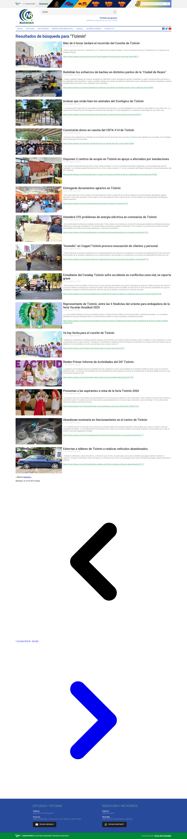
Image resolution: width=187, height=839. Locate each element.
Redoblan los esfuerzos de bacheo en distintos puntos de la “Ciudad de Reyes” (114, 72)
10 (29, 641)
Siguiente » (27, 477)
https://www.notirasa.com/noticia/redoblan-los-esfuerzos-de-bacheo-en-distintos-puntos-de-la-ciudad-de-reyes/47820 (108, 87)
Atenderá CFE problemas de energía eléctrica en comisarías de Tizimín (110, 217)
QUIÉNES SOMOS (93, 29)
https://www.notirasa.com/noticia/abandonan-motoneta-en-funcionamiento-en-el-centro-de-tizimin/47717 (103, 435)
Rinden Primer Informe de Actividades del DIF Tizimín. (98, 362)
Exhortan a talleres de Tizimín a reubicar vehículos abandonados (105, 449)
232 (36, 641)
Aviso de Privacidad (163, 836)
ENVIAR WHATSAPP (116, 824)
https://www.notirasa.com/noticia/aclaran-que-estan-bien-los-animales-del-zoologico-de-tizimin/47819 (102, 114)
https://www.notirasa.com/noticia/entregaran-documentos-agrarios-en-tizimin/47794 (95, 203)
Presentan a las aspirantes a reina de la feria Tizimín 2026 (101, 391)
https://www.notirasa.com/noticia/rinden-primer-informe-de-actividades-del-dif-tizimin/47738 (98, 377)
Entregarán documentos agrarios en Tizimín (92, 188)
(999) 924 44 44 (108, 813)
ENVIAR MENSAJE (46, 824)
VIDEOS (79, 29)
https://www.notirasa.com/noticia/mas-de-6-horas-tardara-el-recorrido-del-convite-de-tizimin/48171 (101, 56)
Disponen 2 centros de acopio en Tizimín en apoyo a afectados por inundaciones (116, 159)
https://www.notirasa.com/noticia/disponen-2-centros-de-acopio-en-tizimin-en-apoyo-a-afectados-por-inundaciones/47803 (110, 174)
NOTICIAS (30, 29)
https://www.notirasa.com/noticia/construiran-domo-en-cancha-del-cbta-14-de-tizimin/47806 (98, 143)
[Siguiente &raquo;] (93, 798)
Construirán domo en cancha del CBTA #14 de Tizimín (98, 130)
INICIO (20, 29)
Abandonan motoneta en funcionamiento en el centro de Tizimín (105, 420)
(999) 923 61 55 (39, 813)
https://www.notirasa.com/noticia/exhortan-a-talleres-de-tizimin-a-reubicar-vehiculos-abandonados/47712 (103, 464)
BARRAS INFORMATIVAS (62, 29)
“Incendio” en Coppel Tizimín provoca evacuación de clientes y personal (110, 246)
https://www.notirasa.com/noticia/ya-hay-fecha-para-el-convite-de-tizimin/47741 (93, 348)
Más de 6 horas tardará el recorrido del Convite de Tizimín (101, 43)
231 (33, 641)
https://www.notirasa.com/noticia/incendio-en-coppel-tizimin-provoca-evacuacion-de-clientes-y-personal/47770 (105, 259)
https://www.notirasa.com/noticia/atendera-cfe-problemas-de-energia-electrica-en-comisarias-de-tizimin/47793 (105, 232)
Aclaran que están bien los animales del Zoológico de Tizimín (103, 101)
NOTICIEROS (43, 29)
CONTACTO (109, 29)
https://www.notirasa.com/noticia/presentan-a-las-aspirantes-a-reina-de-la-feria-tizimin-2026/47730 (101, 406)
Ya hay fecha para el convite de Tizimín (88, 333)
